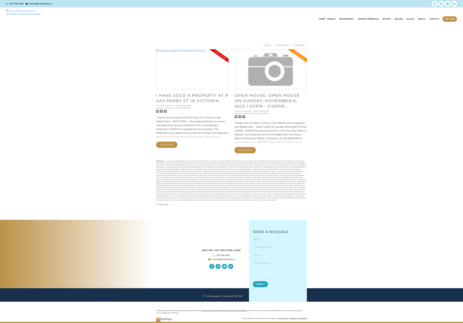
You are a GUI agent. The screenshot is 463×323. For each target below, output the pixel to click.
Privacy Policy (283, 318)
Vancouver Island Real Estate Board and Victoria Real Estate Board (224, 310)
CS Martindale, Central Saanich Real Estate (211, 163)
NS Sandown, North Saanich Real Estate (265, 179)
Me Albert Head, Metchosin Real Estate (255, 173)
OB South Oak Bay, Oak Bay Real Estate (211, 181)
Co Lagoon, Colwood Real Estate (176, 161)
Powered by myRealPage (298, 318)
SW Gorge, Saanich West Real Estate (240, 190)
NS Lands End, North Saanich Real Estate (209, 179)
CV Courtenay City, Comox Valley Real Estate (198, 165)
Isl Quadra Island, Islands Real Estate (220, 169)
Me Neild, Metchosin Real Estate (181, 175)
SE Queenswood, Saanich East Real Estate (252, 185)
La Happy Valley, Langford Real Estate (238, 171)
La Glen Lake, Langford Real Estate (190, 171)
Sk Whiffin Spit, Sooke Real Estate (192, 190)
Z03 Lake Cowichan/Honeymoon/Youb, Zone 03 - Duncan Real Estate (254, 200)
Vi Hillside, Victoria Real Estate (178, 196)
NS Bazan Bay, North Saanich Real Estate (248, 177)
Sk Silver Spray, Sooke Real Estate (275, 187)
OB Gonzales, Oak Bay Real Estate (188, 181)
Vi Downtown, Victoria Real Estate (261, 194)
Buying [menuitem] (387, 19)
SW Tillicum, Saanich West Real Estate (185, 194)
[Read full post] (192, 71)
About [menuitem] (421, 19)
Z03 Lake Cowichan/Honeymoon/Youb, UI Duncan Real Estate (212, 200)
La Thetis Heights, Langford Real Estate (208, 173)
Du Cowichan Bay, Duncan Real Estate (225, 165)
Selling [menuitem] (398, 19)
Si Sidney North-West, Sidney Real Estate (182, 187)
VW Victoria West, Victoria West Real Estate (280, 198)
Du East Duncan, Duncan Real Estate (249, 165)
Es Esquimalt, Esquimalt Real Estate (190, 167)
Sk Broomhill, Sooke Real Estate (232, 187)
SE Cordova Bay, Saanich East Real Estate (219, 183)
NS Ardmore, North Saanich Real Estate (221, 177)
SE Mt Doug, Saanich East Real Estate (202, 185)
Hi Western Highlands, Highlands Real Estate (194, 169)
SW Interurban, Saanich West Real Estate (292, 190)
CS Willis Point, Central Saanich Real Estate (170, 165)
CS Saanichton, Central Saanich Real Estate (239, 163)
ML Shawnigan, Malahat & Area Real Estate (291, 175)
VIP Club (449, 19)
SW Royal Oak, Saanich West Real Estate (251, 192)
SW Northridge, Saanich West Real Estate (195, 192)
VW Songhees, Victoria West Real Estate (253, 198)
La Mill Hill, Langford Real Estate (185, 173)
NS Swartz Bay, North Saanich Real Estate (292, 179)
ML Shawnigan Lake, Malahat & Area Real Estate (261, 175)
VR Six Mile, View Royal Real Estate (203, 198)
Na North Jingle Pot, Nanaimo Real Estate (169, 177)
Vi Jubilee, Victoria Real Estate (220, 196)
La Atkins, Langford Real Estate (242, 169)
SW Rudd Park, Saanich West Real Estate (277, 192)
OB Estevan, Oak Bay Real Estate (166, 181)
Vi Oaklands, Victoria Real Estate (261, 196)
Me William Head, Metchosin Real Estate (205, 175)
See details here (244, 126)
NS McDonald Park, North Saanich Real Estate (237, 179)
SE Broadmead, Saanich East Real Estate (291, 181)
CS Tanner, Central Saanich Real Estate (266, 163)
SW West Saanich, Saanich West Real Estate (213, 194)
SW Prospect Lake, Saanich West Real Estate (223, 192)
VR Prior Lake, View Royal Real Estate (180, 198)
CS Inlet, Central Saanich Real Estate (185, 163)
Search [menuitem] (331, 19)
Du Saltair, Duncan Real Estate (294, 165)
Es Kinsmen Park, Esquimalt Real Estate (214, 167)
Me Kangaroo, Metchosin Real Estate (280, 173)
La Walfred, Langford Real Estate (255, 113)
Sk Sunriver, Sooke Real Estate (170, 190)
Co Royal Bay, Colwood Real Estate (197, 161)
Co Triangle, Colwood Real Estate (219, 161)
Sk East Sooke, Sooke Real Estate (253, 187)
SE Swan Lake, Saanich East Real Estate (278, 185)
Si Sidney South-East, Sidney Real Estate (208, 187)
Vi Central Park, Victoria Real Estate (238, 194)
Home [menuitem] (322, 19)
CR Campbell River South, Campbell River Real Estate (247, 161)
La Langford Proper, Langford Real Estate (289, 171)
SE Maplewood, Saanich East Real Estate (177, 185)
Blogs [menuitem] (410, 19)
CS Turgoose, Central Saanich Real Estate (292, 163)
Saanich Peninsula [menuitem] (368, 19)
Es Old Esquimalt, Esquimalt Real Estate (241, 167)
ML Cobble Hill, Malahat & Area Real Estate (232, 175)
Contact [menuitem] (434, 19)
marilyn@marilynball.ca (40, 4)
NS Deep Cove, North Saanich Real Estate (183, 179)
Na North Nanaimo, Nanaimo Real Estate (195, 177)
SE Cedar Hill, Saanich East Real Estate (193, 183)
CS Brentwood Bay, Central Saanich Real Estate (280, 161)
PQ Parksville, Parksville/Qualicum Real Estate (239, 181)
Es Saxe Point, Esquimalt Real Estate (265, 167)
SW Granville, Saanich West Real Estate (265, 190)
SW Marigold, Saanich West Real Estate (168, 192)
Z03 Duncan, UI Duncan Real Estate (181, 200)
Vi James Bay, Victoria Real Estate (177, 108)
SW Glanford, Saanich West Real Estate (215, 190)
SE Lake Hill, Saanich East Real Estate (272, 183)
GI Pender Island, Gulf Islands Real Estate (291, 167)
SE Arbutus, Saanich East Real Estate (266, 181)
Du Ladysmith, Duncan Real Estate (273, 165)
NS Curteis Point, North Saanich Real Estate (275, 177)
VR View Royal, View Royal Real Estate (227, 198)
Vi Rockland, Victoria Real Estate (282, 196)
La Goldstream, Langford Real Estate (213, 171)
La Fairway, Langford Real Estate (289, 169)
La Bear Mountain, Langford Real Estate (265, 169)
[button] (15, 4)
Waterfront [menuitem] (346, 19)
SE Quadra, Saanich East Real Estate (226, 185)
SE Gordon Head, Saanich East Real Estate (246, 183)
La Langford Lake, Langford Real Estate (263, 171)
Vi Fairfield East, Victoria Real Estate (283, 194)
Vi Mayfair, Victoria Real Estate (240, 196)
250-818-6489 (16, 4)
